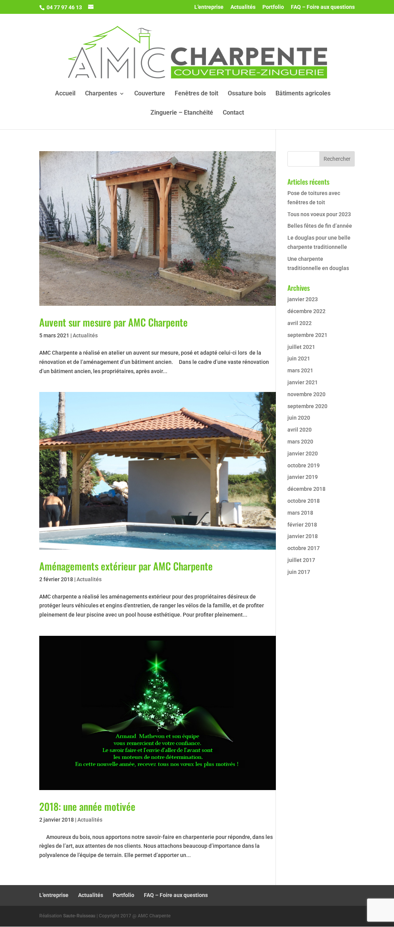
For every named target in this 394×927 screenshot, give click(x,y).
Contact (233, 113)
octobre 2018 (303, 501)
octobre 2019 (303, 465)
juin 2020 (298, 418)
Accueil (65, 94)
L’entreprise (209, 7)
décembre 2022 (306, 311)
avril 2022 (299, 323)
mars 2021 (300, 370)
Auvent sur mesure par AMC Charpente (113, 322)
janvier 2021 (302, 382)
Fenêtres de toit (196, 94)
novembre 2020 (306, 394)
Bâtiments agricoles (303, 94)
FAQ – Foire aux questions (323, 7)
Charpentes (101, 94)
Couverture (149, 94)
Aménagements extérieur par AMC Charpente (126, 566)
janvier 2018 (302, 536)
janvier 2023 (302, 299)
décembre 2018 (306, 489)
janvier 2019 (302, 477)
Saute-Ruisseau (79, 916)
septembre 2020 (307, 406)
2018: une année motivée (87, 806)
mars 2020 (300, 441)
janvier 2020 (302, 453)
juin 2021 (298, 358)
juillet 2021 (301, 347)
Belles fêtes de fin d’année (319, 226)
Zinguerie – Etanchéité (181, 113)
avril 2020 (299, 430)
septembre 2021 (307, 335)
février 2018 (302, 525)
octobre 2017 (303, 548)
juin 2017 (298, 572)
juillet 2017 (301, 560)
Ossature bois (247, 94)
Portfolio (273, 7)
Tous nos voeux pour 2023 (319, 214)
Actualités (242, 7)
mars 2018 (300, 513)
